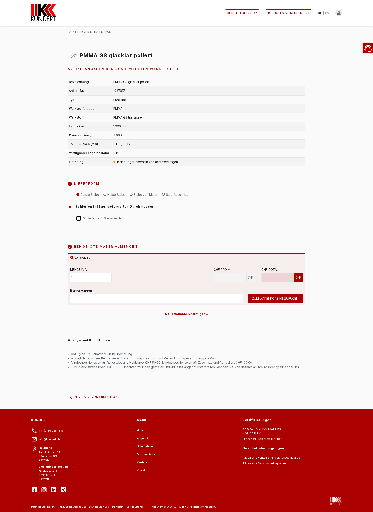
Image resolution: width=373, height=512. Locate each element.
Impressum (118, 507)
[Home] (43, 13)
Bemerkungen (81, 290)
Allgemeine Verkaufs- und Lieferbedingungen (272, 457)
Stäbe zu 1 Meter (146, 194)
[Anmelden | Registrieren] (338, 13)
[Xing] (64, 486)
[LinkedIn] (54, 486)
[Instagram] (44, 486)
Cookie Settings (135, 507)
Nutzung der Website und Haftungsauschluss (83, 507)
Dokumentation (146, 454)
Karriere (142, 462)
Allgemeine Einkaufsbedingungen (264, 463)
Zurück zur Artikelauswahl (93, 32)
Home (141, 430)
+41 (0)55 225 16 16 (51, 430)
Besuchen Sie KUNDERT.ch (288, 13)
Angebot (142, 438)
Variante (83, 258)
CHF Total (269, 269)
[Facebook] (35, 486)
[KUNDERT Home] (334, 501)
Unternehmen (145, 446)
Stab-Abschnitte (177, 194)
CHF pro (222, 269)
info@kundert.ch (49, 439)
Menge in (79, 269)
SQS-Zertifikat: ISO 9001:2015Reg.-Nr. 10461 (262, 431)
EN (327, 13)
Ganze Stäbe (90, 194)
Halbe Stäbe (116, 194)
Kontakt (142, 470)
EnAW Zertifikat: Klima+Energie (262, 438)
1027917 (119, 90)
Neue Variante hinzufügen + (186, 314)
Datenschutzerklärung (43, 507)
